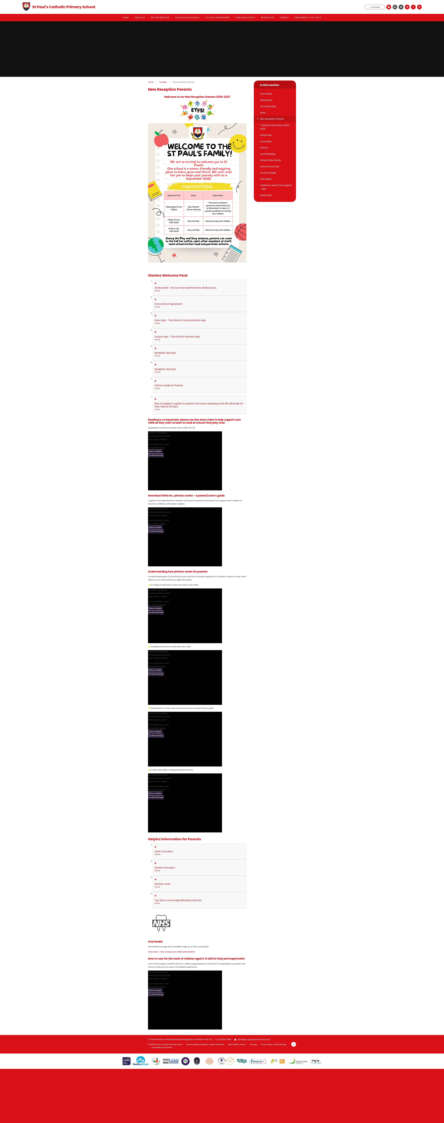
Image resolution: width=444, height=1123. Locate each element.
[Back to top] (293, 1044)
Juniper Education (216, 1044)
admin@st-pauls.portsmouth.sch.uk (253, 1039)
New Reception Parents (183, 82)
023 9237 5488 (224, 1039)
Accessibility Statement (161, 1047)
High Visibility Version (237, 1044)
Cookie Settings (156, 455)
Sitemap (253, 1044)
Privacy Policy (266, 1044)
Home (150, 82)
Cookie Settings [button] (279, 1044)
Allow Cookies (155, 451)
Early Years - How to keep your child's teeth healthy (171, 951)
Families (163, 82)
